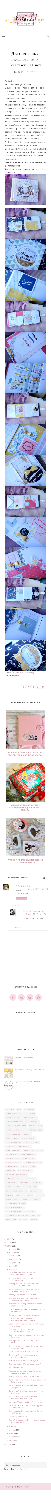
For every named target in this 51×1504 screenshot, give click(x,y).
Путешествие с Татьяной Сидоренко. (25, 1315)
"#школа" (10, 1110)
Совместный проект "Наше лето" (20, 1211)
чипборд (23, 1219)
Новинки (26, 1199)
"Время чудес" (32, 1122)
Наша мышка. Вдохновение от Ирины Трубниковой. (25, 1412)
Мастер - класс (12, 1199)
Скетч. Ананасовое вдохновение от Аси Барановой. (26, 1310)
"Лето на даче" (12, 1138)
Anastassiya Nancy (25, 672)
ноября (12, 1252)
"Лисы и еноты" (28, 1138)
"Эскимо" (24, 1183)
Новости (36, 1199)
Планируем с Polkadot (16, 1203)
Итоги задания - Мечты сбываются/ (25, 1364)
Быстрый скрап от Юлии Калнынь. (24, 1351)
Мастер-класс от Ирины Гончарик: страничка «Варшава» (24, 1284)
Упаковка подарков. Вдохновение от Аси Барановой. (26, 861)
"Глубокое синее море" (16, 1126)
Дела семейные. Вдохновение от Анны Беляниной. (26, 1392)
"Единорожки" (35, 1126)
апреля (12, 1430)
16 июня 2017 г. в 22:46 (37, 889)
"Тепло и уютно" (25, 1171)
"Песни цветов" (12, 1158)
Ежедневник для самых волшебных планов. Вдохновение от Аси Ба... (26, 754)
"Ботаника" (29, 1110)
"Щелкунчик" (11, 1183)
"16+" (19, 1110)
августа (12, 1262)
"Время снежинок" (14, 1122)
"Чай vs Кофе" (30, 1179)
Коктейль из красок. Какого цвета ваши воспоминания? (27, 1421)
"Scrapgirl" (36, 1183)
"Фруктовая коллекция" (16, 1175)
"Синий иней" (12, 1166)
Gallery (33, 1219)
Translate (24, 1469)
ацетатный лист (12, 1187)
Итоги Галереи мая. (17, 1367)
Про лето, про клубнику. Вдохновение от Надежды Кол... (27, 1347)
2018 (9, 1242)
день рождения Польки (16, 1191)
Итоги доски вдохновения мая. (22, 1294)
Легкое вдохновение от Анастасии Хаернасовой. (24, 1279)
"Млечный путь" (32, 1142)
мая (11, 1426)
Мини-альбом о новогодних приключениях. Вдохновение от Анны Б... (25, 808)
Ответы (15, 905)
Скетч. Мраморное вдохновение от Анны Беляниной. (27, 1336)
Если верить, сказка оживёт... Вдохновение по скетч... (22, 1330)
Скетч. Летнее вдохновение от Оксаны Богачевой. (26, 1325)
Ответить (21, 899)
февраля (13, 1437)
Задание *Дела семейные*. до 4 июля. (26, 1402)
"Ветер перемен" (13, 1118)
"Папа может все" (27, 1154)
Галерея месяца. (30, 1187)
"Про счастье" (28, 1158)
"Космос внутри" (34, 1130)
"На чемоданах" (13, 1150)
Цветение (36, 1215)
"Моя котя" (10, 1146)
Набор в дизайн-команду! (25, 1057)
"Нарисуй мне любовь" (33, 1150)
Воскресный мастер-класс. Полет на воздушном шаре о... (25, 1372)
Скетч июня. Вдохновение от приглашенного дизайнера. (22, 1319)
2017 (9, 1246)
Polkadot (25, 1487)
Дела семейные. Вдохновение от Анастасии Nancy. (23, 1356)
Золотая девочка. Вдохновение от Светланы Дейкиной (24, 1299)
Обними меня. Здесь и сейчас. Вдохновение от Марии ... (22, 1273)
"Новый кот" (11, 1154)
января (12, 1440)
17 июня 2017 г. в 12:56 (35, 914)
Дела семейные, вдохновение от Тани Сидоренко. (26, 1386)
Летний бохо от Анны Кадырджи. (23, 1360)
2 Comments (32, 71)
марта (12, 1433)
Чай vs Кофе (11, 1219)
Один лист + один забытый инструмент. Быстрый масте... (26, 1406)
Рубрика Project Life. (15, 1207)
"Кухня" (27, 1134)
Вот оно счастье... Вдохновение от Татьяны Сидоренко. (24, 1290)
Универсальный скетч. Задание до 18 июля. (25, 1341)
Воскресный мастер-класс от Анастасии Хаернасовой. (26, 1305)
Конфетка (28, 1195)
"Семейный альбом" (33, 1162)
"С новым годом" (13, 1162)
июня (11, 1269)
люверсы (40, 1195)
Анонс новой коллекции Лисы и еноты (30, 1069)
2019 (9, 1239)
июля (11, 1266)
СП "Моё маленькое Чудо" (17, 1215)
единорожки (35, 1191)
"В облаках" (29, 1114)
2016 (9, 1444)
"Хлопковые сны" (13, 1179)
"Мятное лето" (25, 1146)
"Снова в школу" (28, 1166)
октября (13, 1256)
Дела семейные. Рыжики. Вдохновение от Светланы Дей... (27, 1381)
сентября (13, 1259)
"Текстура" (10, 1171)
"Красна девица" (13, 1134)
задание (9, 1195)
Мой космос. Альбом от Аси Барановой (26, 1376)
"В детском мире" (13, 1114)
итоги (18, 1195)
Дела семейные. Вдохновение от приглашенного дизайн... (23, 1397)
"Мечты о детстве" (13, 1142)
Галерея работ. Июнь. (18, 1416)
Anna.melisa (23, 885)
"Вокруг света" (30, 1118)
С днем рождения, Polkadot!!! (27, 1081)
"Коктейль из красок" (15, 1130)
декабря (13, 1249)
